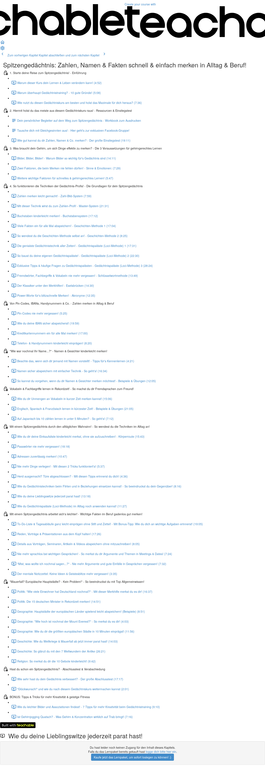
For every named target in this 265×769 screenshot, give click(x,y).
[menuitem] (2, 49)
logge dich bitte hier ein (161, 752)
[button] (2, 43)
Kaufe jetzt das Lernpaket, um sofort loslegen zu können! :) (132, 757)
